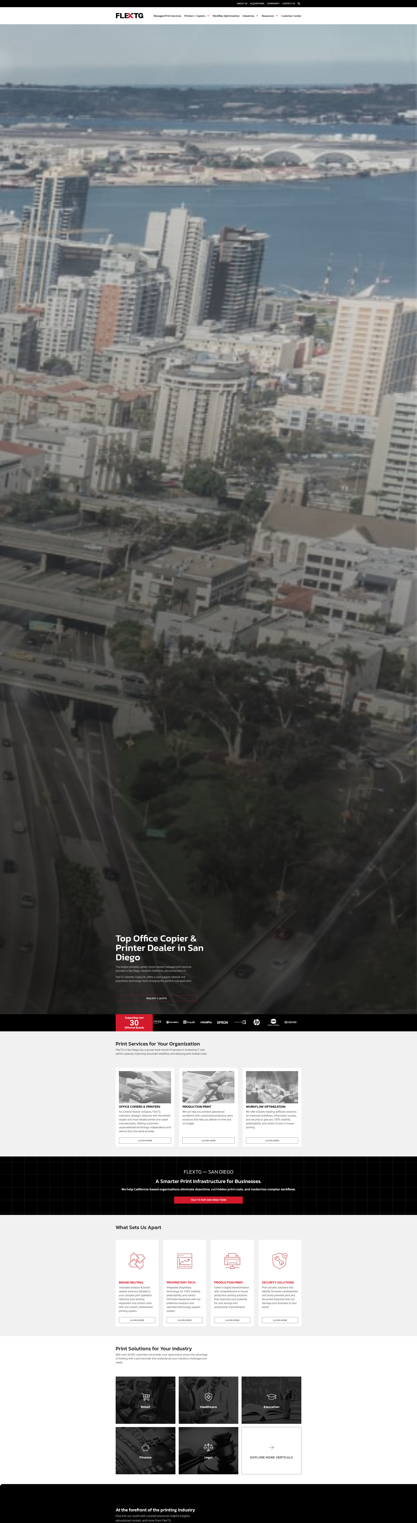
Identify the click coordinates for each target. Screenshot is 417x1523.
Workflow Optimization (226, 16)
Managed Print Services (167, 16)
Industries (248, 16)
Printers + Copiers (194, 16)
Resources (268, 16)
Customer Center (291, 16)
